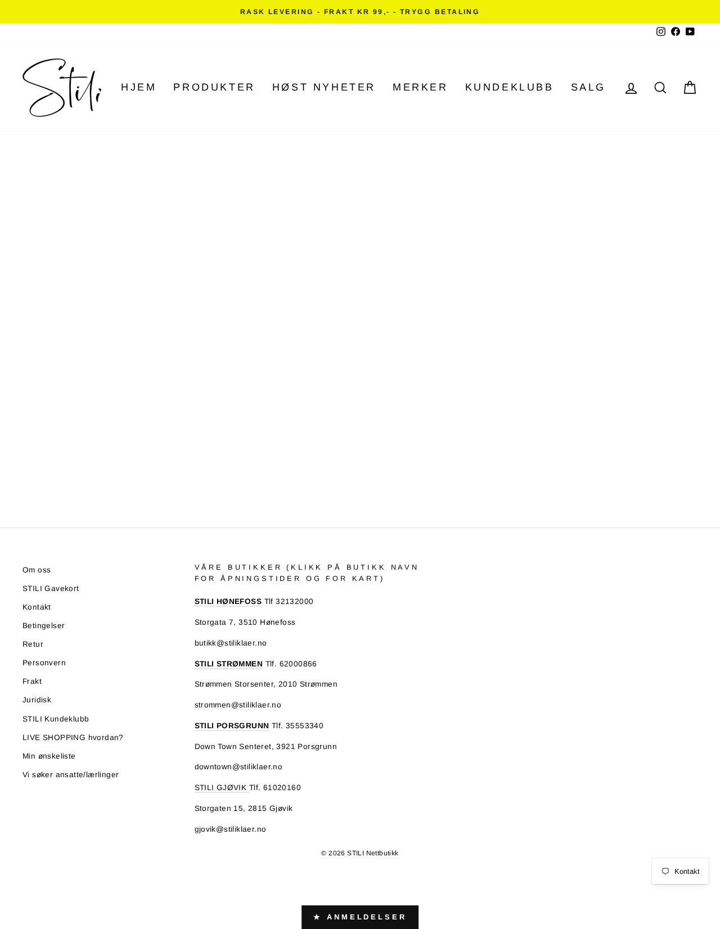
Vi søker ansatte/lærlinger (70, 774)
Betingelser (43, 625)
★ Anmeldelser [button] (360, 917)
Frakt (32, 681)
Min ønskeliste (49, 756)
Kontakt (36, 607)
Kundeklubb (509, 87)
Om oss (36, 570)
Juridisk (36, 700)
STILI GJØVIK (222, 787)
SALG (588, 87)
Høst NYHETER (324, 87)
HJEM (138, 87)
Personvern (44, 663)
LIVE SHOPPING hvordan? (73, 737)
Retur (32, 644)
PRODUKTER (214, 87)
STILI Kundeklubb (55, 719)
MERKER (420, 87)
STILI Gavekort (50, 588)
